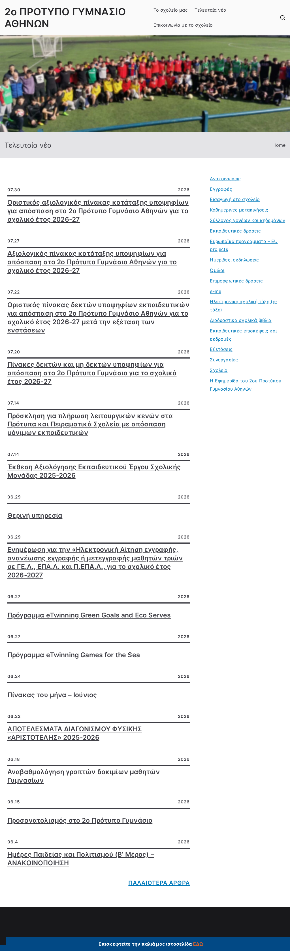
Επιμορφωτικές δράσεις (236, 281)
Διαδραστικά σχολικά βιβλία (240, 320)
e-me (215, 291)
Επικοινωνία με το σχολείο (183, 25)
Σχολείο (218, 370)
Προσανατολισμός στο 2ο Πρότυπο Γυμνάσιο (79, 820)
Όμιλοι (217, 270)
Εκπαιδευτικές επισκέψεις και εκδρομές (243, 335)
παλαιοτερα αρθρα (159, 882)
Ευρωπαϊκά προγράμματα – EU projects (244, 245)
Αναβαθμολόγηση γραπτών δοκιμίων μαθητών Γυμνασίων (83, 776)
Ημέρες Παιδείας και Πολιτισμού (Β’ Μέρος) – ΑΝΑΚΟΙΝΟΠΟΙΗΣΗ (80, 859)
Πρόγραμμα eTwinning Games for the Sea (73, 655)
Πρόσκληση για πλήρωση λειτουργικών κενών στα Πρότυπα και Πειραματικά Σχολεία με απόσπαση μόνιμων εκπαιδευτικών (90, 424)
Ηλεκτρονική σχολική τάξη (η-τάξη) (243, 306)
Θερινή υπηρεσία (34, 516)
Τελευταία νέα (210, 10)
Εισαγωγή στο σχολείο (235, 199)
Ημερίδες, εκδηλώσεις (234, 260)
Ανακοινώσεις (225, 178)
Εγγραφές (221, 189)
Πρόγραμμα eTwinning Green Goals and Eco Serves (89, 615)
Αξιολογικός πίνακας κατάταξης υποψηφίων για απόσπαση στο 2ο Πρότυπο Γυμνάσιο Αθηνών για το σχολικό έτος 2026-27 (92, 262)
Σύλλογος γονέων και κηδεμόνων (247, 220)
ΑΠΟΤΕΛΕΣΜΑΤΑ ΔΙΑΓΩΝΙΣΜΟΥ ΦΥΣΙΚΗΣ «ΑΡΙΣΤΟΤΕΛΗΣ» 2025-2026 (74, 733)
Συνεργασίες (224, 360)
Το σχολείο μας (170, 10)
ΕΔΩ (198, 944)
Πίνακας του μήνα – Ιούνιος (52, 695)
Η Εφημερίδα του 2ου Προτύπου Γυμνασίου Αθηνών (245, 385)
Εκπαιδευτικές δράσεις (235, 231)
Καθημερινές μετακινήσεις (239, 210)
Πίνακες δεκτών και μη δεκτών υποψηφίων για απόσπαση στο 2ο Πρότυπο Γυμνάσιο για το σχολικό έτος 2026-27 (92, 373)
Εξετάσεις (221, 349)
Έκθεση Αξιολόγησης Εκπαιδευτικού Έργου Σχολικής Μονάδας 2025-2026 (94, 471)
